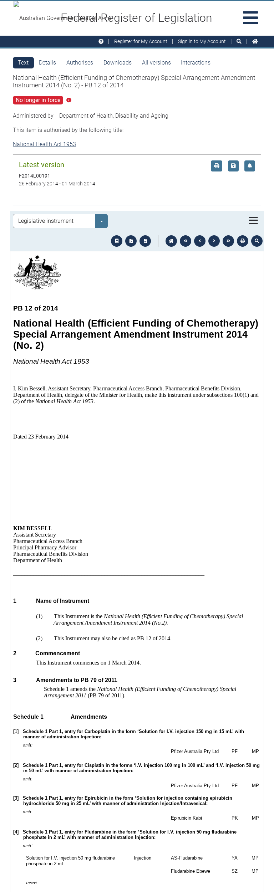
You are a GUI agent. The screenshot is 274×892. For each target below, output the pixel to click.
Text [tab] (23, 62)
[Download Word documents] (145, 241)
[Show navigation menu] (253, 221)
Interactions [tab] (195, 62)
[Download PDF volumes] (131, 241)
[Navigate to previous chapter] (185, 241)
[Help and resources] (101, 41)
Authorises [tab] (79, 62)
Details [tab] (47, 62)
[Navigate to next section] (214, 241)
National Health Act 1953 (44, 144)
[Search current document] (257, 241)
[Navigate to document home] (171, 241)
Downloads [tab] (117, 62)
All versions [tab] (156, 62)
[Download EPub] (116, 241)
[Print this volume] (242, 241)
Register (140, 41)
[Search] (239, 41)
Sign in (202, 41)
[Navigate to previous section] (200, 241)
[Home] (255, 41)
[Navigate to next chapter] (228, 241)
